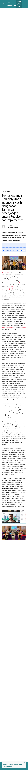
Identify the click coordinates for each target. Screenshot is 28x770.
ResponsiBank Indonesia (8, 327)
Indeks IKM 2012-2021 (19, 4)
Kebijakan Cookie (7, 766)
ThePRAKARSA (6, 273)
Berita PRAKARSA (6, 191)
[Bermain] (3, 250)
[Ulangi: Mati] (11, 250)
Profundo (23, 327)
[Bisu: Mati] (17, 250)
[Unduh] (14, 250)
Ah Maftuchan (13, 287)
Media (13, 191)
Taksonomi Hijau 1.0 (7, 289)
